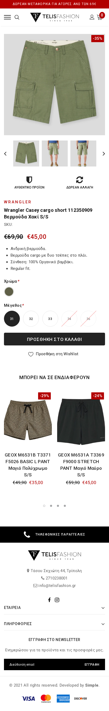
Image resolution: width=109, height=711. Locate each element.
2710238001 (56, 578)
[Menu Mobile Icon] (7, 17)
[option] (54, 84)
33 (50, 319)
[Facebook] (49, 600)
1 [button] (44, 506)
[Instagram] (57, 600)
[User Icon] (92, 18)
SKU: (8, 224)
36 (88, 319)
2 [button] (51, 506)
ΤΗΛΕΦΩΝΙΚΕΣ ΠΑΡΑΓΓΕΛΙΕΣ (60, 534)
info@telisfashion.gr (56, 585)
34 (69, 319)
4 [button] (65, 506)
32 (31, 319)
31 (12, 319)
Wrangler (18, 202)
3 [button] (58, 506)
